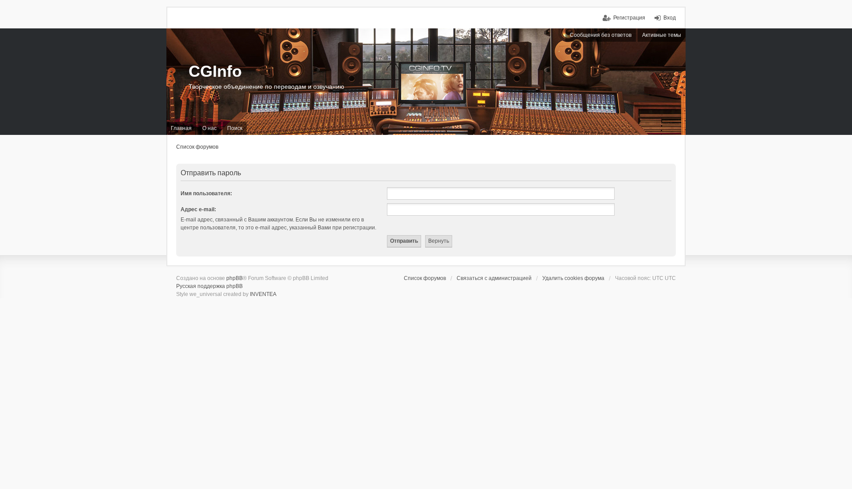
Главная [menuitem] (181, 128)
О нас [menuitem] (209, 128)
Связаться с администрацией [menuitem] (494, 278)
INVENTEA (263, 294)
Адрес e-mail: (198, 209)
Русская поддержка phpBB (209, 286)
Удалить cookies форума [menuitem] (573, 278)
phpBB (234, 278)
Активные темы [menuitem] (661, 35)
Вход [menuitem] (669, 18)
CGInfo (215, 71)
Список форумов (197, 147)
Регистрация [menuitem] (629, 18)
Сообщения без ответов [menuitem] (600, 35)
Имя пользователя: (206, 193)
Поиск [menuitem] (234, 128)
